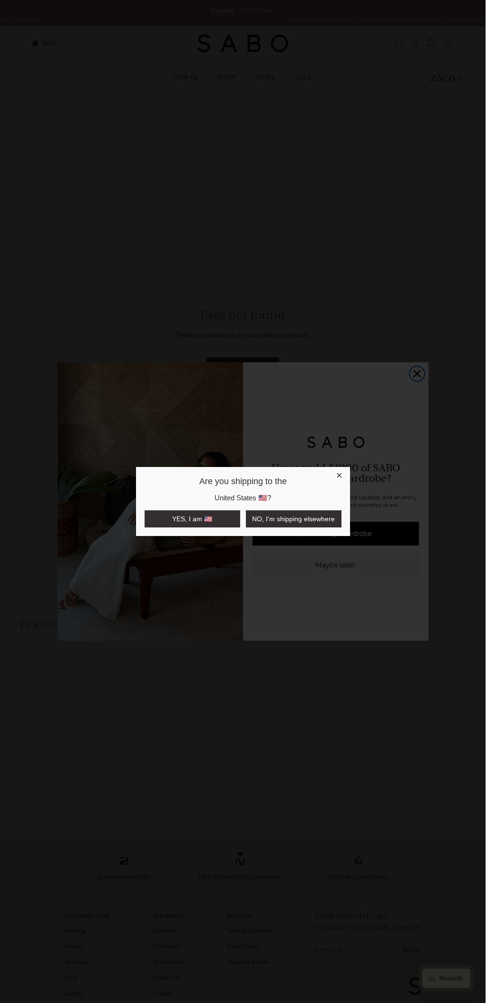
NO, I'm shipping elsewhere (293, 519)
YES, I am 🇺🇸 (192, 519)
